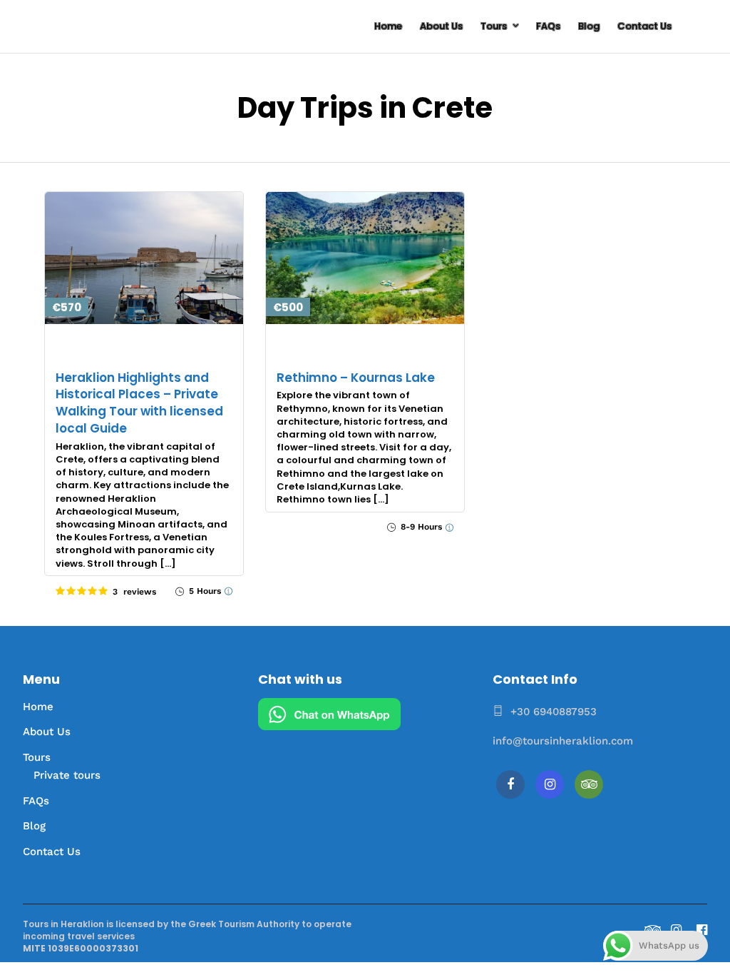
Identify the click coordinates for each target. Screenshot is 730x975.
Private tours (67, 775)
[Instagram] (549, 784)
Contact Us (644, 26)
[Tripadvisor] (589, 784)
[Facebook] (510, 784)
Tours (493, 26)
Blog (589, 26)
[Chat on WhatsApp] (329, 726)
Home (388, 26)
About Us (441, 26)
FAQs (548, 26)
